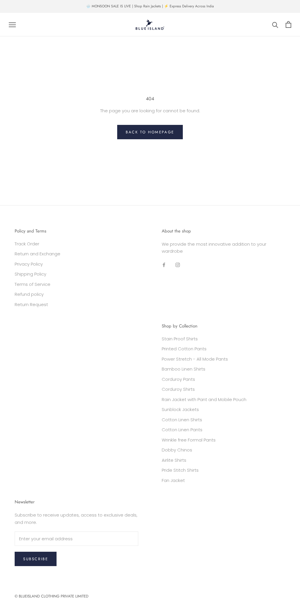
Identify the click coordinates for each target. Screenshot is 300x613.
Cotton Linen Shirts (182, 420)
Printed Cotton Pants (184, 349)
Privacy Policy (29, 264)
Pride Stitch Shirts (180, 470)
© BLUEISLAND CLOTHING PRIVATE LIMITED (51, 596)
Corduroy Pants (178, 379)
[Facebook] (164, 264)
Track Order (27, 244)
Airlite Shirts (174, 460)
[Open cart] (288, 24)
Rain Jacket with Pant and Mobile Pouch (204, 399)
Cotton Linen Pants (182, 430)
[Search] (275, 24)
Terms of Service (32, 284)
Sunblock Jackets (180, 409)
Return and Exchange (37, 254)
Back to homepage (150, 132)
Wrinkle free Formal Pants (189, 440)
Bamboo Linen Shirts (183, 369)
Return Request (31, 304)
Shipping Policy (30, 274)
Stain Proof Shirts (180, 339)
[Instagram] (177, 264)
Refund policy (29, 294)
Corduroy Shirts (178, 389)
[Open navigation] (12, 24)
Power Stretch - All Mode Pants (195, 359)
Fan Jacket (173, 480)
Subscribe (35, 559)
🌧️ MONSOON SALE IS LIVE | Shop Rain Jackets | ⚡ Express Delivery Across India (150, 6)
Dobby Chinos (177, 450)
